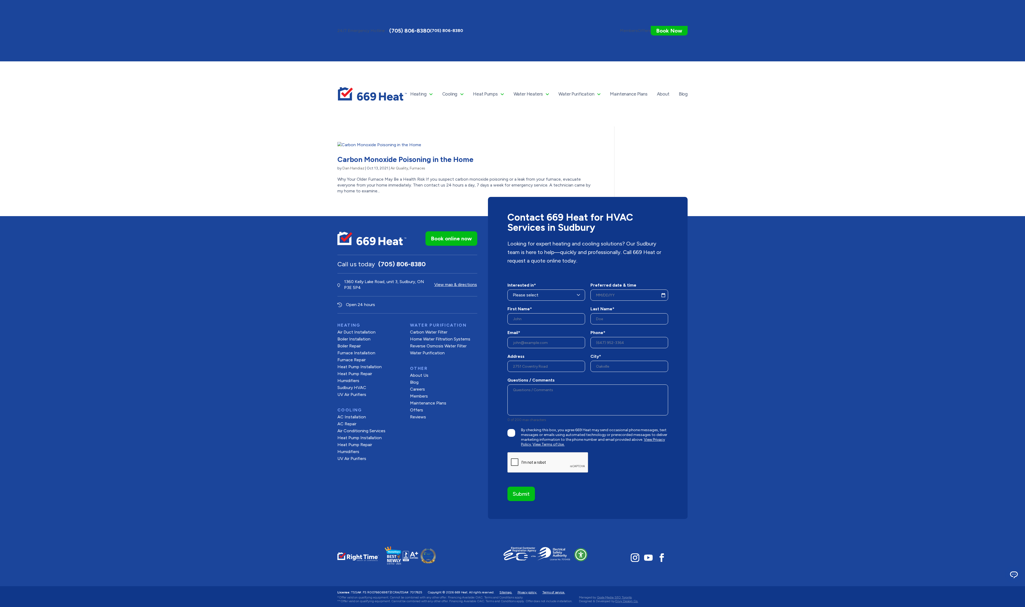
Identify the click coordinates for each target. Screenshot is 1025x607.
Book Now (669, 30)
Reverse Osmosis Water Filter (438, 345)
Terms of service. (553, 592)
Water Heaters (528, 94)
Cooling (450, 94)
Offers (416, 409)
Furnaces (417, 168)
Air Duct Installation (356, 332)
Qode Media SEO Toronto (614, 597)
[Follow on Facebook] (661, 557)
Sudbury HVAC (351, 387)
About (663, 94)
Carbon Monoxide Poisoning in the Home (405, 159)
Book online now (451, 238)
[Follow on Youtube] (648, 557)
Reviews (418, 416)
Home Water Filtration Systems (440, 339)
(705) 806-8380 (409, 30)
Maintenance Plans (628, 94)
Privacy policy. (527, 592)
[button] (581, 554)
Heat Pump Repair (354, 444)
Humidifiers (348, 380)
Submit (521, 494)
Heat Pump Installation (359, 366)
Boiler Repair (349, 345)
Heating (418, 94)
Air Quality (399, 168)
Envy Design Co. (626, 601)
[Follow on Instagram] (635, 557)
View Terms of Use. (549, 444)
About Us (419, 375)
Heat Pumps (485, 94)
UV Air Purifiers (351, 394)
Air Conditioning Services (361, 430)
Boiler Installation (353, 339)
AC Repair (346, 423)
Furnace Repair (351, 359)
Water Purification (576, 94)
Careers (417, 389)
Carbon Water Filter (428, 332)
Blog (683, 94)
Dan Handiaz (353, 168)
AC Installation (351, 416)
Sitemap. (505, 592)
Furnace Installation (356, 352)
